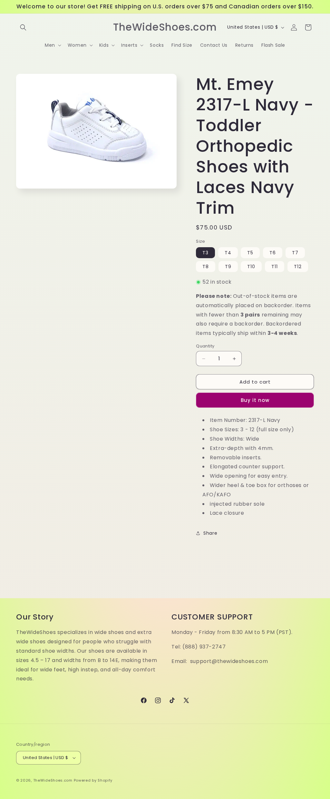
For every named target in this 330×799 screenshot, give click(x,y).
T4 (228, 252)
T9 (228, 266)
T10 (251, 266)
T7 (295, 252)
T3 (205, 252)
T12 (298, 266)
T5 (250, 252)
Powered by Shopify (93, 780)
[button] (23, 27)
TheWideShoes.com (53, 780)
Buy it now (255, 400)
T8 (205, 266)
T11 (274, 266)
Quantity (205, 346)
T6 (272, 252)
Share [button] (210, 533)
